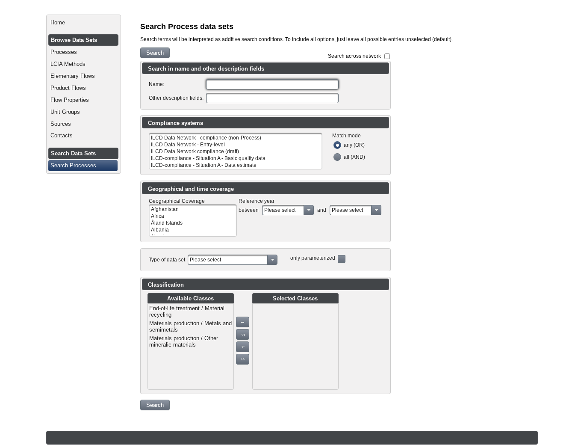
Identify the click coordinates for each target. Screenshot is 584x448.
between (249, 210)
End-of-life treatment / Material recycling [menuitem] (186, 311)
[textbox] (272, 84)
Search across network (354, 56)
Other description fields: (176, 98)
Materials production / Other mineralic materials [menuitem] (183, 341)
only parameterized (312, 258)
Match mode (346, 136)
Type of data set (167, 260)
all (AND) (354, 157)
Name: (156, 84)
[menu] (190, 346)
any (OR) (354, 145)
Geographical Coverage (177, 201)
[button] (155, 52)
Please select (279, 210)
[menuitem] (83, 22)
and (321, 210)
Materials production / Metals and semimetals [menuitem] (190, 326)
